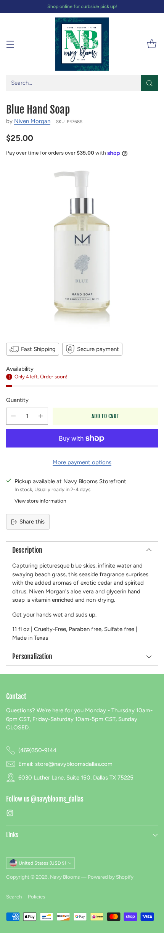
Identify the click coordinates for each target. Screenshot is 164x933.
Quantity (17, 400)
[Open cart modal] (151, 44)
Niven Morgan (32, 121)
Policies (36, 896)
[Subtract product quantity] (13, 416)
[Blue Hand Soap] (82, 249)
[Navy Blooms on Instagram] (9, 814)
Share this (32, 521)
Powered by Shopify (110, 877)
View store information (40, 501)
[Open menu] (10, 44)
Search (14, 896)
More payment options (82, 462)
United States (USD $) (42, 863)
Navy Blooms (65, 877)
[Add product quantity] (41, 416)
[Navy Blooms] (82, 43)
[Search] (149, 83)
